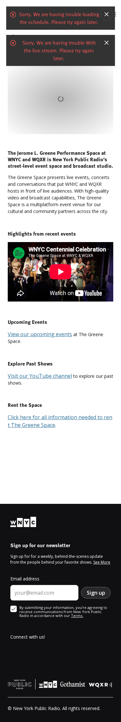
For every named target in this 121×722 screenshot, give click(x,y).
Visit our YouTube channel (40, 375)
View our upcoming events (40, 334)
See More (101, 562)
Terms (77, 615)
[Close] (106, 14)
